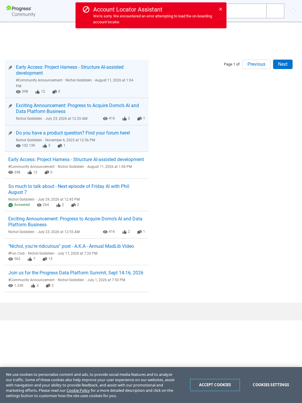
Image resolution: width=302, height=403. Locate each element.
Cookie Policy (78, 390)
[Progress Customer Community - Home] (20, 11)
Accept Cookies (215, 384)
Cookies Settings (271, 384)
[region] (151, 385)
